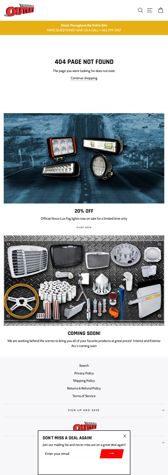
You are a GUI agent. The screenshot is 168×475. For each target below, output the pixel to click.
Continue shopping (84, 78)
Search (84, 365)
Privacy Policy (84, 373)
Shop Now (84, 227)
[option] (84, 28)
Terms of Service (84, 396)
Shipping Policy (84, 381)
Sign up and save (84, 410)
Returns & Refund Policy (84, 388)
